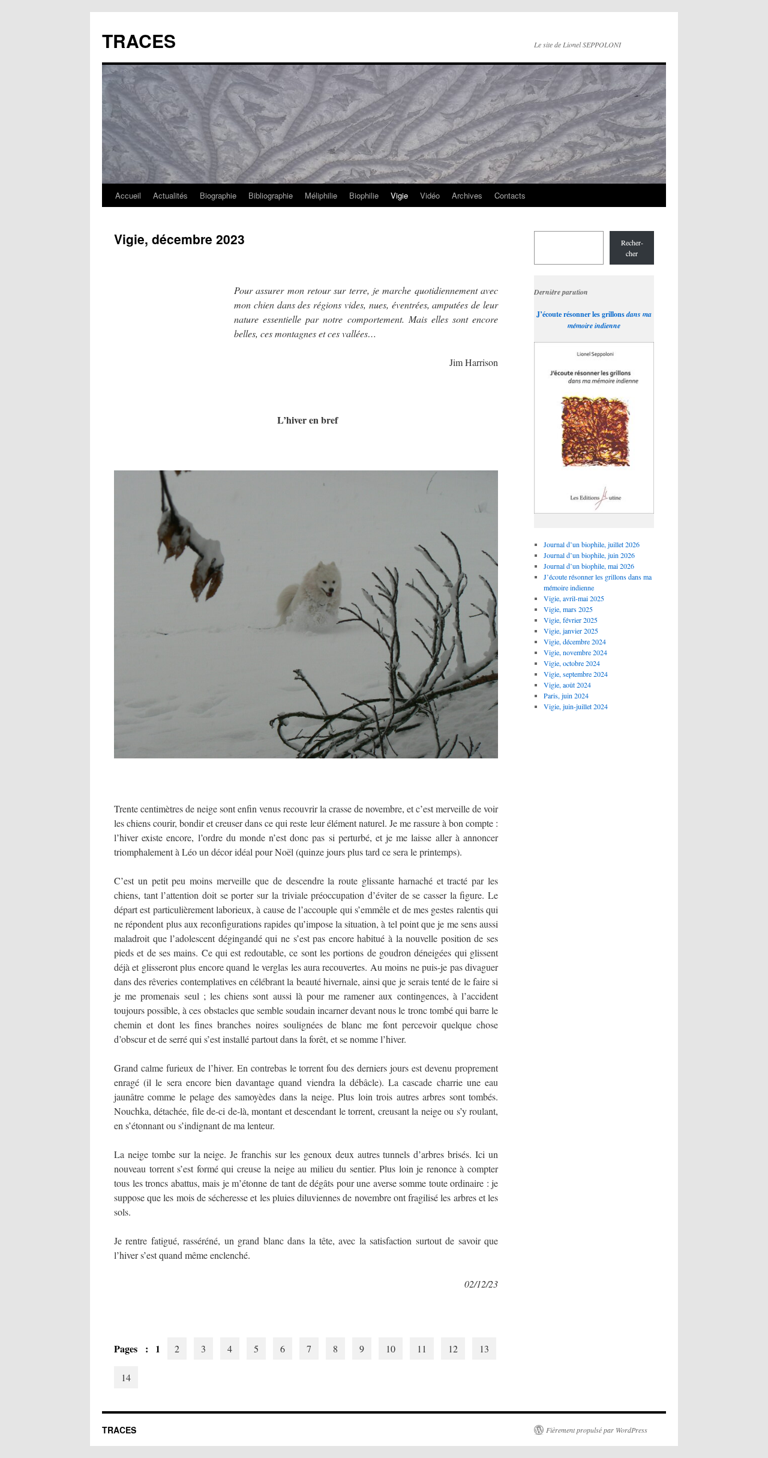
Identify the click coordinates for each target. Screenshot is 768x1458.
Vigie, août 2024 (567, 684)
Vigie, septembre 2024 (576, 674)
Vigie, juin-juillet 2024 (576, 706)
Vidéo (430, 195)
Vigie (399, 195)
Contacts (510, 195)
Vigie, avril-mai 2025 (574, 598)
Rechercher (632, 248)
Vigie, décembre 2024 (575, 641)
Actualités (170, 195)
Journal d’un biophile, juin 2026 (589, 555)
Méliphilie (321, 195)
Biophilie (364, 195)
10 (390, 1348)
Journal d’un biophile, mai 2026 (589, 566)
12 (453, 1348)
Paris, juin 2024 (566, 695)
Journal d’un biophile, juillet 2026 (592, 544)
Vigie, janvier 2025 (571, 630)
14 (126, 1377)
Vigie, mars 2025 (568, 609)
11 (422, 1348)
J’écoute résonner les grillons (580, 314)
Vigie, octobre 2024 (572, 663)
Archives (467, 195)
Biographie (218, 195)
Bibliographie (270, 195)
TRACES (139, 40)
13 (484, 1348)
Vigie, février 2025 (571, 620)
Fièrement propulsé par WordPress (596, 1430)
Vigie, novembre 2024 (575, 652)
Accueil (128, 195)
